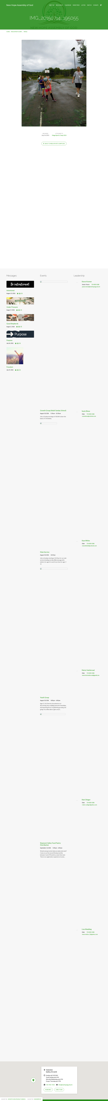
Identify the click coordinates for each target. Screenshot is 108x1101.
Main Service (44, 552)
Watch (89, 5)
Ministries (76, 5)
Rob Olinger (86, 800)
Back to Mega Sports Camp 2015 (55, 143)
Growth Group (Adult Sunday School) (53, 410)
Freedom (9, 367)
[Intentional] (20, 286)
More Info (48, 1089)
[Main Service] (48, 548)
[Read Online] (17, 293)
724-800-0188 (95, 284)
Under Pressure (12, 307)
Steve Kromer (87, 282)
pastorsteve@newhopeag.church (91, 286)
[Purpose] (20, 336)
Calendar (68, 5)
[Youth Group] (54, 693)
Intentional (10, 290)
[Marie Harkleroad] (77, 795)
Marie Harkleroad (88, 670)
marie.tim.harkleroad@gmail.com (90, 675)
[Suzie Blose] (77, 536)
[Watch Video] (19, 293)
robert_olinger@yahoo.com (89, 805)
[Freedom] (14, 363)
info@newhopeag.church (65, 1085)
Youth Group (44, 697)
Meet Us (51, 5)
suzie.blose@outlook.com (89, 416)
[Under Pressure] (20, 303)
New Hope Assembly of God (19, 5)
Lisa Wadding (87, 929)
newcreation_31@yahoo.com (90, 934)
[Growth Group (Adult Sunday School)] (54, 406)
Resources (59, 5)
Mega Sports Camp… (16, 31)
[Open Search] (101, 5)
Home (8, 31)
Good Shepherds (12, 324)
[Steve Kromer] (77, 406)
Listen (83, 5)
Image (25, 31)
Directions (59, 1089)
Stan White (86, 541)
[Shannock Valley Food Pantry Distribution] (52, 839)
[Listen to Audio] (21, 293)
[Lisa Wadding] (77, 1054)
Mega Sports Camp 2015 (59, 135)
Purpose (9, 340)
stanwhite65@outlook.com (89, 545)
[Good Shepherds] (20, 319)
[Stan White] (77, 665)
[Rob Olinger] (77, 924)
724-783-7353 (50, 1085)
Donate (95, 5)
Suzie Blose (86, 411)
